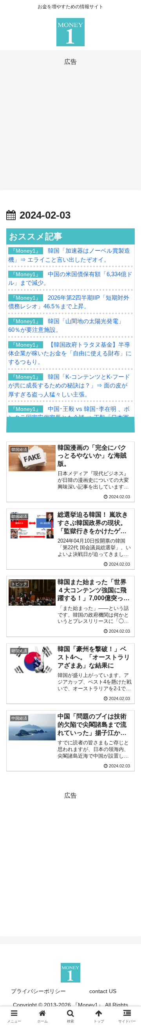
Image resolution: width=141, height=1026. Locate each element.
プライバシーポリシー (38, 991)
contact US (102, 991)
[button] (126, 953)
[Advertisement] (70, 122)
